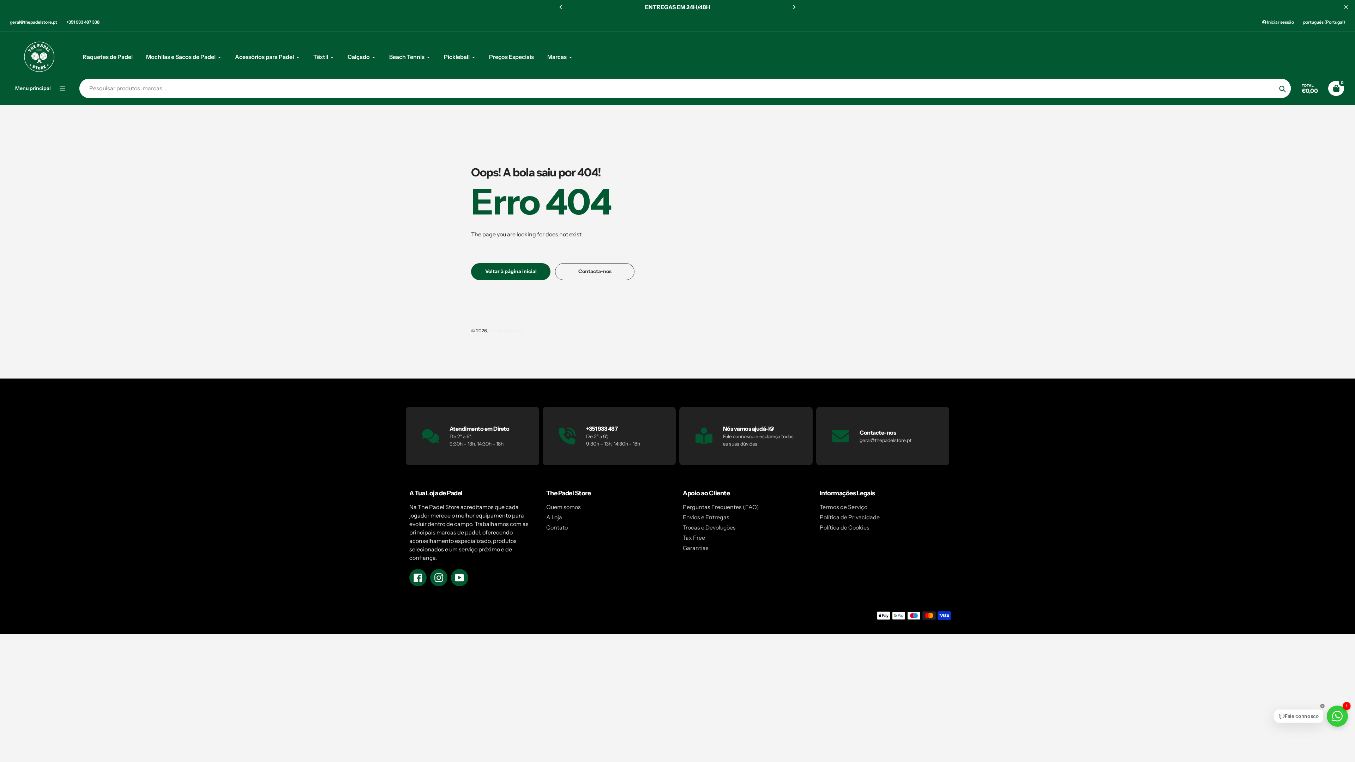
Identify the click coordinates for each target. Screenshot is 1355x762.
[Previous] (561, 7)
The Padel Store (506, 330)
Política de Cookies (844, 527)
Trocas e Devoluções (709, 527)
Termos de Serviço (843, 506)
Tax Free (694, 537)
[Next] (793, 7)
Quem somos (563, 506)
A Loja (554, 517)
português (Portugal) (1324, 22)
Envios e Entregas (706, 517)
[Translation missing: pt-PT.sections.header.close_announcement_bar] (1346, 7)
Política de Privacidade (850, 517)
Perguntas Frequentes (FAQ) (721, 506)
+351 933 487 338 (83, 22)
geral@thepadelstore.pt (33, 22)
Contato (557, 527)
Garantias (696, 547)
